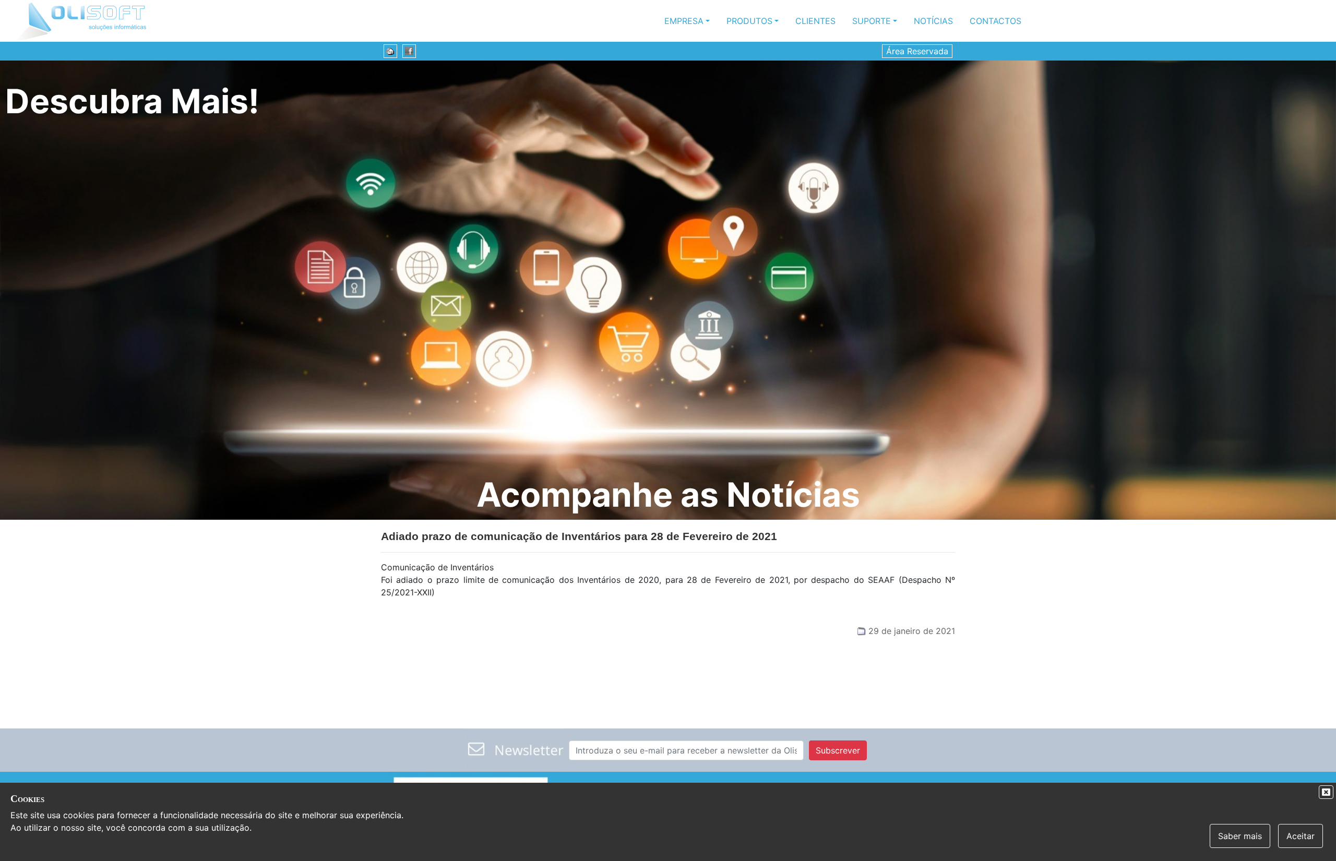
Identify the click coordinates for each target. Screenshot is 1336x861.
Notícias (933, 21)
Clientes (815, 21)
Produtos (749, 21)
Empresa (683, 21)
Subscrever (838, 750)
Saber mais (1240, 836)
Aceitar (1300, 836)
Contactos (995, 21)
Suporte (871, 21)
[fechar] (1326, 792)
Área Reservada (917, 51)
